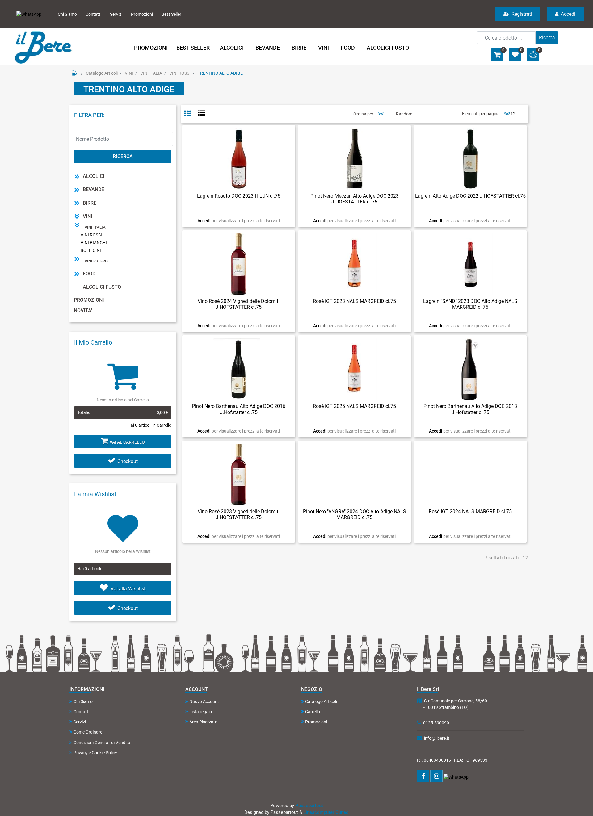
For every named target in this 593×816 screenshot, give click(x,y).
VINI (129, 73)
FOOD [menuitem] (348, 47)
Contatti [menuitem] (93, 14)
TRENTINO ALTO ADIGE (220, 73)
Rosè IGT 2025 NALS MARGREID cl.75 (354, 406)
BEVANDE (93, 189)
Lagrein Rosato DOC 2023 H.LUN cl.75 (238, 196)
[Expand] (77, 176)
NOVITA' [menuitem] (83, 310)
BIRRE (89, 203)
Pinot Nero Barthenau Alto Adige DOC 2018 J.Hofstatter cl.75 (470, 409)
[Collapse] (77, 216)
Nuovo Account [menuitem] (204, 701)
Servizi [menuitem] (116, 14)
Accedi (204, 220)
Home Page (74, 73)
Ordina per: (363, 113)
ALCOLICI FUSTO (102, 287)
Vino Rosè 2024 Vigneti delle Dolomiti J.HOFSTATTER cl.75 (239, 304)
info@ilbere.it (436, 738)
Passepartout (309, 805)
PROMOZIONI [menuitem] (151, 47)
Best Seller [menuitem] (171, 14)
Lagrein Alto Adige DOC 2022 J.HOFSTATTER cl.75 (470, 196)
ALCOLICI (93, 176)
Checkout (127, 461)
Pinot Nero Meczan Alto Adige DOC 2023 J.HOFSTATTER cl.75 (354, 199)
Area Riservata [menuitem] (203, 721)
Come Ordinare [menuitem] (88, 732)
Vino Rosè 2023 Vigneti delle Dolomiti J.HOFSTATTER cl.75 (239, 514)
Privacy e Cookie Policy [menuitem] (95, 752)
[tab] (191, 114)
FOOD (89, 274)
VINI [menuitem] (323, 47)
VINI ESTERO (96, 261)
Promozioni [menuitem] (142, 14)
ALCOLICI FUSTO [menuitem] (388, 47)
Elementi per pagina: (481, 113)
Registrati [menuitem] (521, 14)
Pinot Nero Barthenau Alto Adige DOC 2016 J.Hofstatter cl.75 (238, 409)
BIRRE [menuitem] (299, 47)
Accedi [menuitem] (567, 14)
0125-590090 (436, 722)
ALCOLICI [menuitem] (232, 47)
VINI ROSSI (180, 73)
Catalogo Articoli (102, 73)
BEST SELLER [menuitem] (193, 47)
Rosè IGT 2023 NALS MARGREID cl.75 (354, 301)
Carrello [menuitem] (312, 711)
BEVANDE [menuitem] (267, 47)
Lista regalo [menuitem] (200, 711)
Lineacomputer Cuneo (326, 812)
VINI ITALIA (151, 73)
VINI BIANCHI (94, 242)
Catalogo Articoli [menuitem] (321, 701)
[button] (547, 37)
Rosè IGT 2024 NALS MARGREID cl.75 (470, 511)
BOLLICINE (91, 250)
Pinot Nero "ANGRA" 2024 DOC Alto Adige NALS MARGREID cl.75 (354, 514)
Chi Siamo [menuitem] (67, 14)
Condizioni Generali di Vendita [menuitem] (102, 742)
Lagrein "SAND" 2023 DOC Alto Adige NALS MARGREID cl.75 (470, 304)
